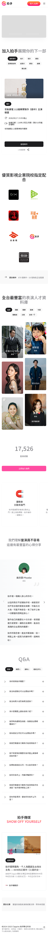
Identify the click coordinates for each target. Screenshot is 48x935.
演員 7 (9, 669)
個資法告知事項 (29, 929)
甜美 (31, 310)
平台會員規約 (6, 931)
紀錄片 (22, 63)
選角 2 (27, 669)
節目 (30, 63)
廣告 (37, 58)
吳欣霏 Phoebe (24, 577)
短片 (29, 58)
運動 (16, 310)
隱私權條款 (40, 929)
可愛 (39, 310)
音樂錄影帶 (12, 63)
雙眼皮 (15, 315)
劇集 (38, 63)
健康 (24, 310)
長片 (21, 58)
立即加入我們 (24, 468)
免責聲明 (15, 931)
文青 (23, 315)
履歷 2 (18, 669)
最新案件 (12, 58)
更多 (30, 315)
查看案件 (24, 144)
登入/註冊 (34, 3)
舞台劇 (24, 68)
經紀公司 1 (37, 669)
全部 (8, 310)
